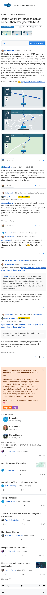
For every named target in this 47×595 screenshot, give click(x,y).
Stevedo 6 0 (9, 470)
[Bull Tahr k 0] (2, 535)
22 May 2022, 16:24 (28, 237)
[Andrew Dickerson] (2, 551)
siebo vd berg (10, 486)
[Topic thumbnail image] (41, 465)
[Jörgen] (2, 520)
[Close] (43, 370)
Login (15, 408)
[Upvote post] (36, 160)
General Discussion (7, 26)
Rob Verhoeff (10, 451)
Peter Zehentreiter (12, 520)
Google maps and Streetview (13, 463)
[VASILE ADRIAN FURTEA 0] (2, 451)
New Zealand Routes (10, 532)
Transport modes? (9, 498)
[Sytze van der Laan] (2, 485)
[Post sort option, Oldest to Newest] (4, 43)
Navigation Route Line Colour (14, 547)
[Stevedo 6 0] (2, 470)
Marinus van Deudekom (14, 535)
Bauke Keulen (9, 50)
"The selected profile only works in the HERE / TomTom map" (21, 446)
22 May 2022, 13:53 (15, 200)
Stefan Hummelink (11, 197)
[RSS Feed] (40, 27)
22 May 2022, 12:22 (28, 50)
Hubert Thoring (10, 570)
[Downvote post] (44, 160)
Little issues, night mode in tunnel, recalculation (16, 564)
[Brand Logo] (7, 5)
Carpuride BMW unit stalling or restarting (19, 482)
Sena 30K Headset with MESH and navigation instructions (21, 514)
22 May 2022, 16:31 (28, 264)
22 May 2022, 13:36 (26, 167)
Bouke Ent (8, 167)
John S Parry (10, 501)
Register (7, 408)
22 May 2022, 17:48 (15, 321)
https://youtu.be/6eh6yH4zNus (33, 82)
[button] (3, 592)
